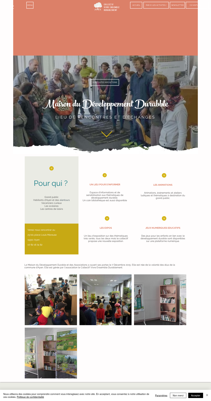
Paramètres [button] (161, 395)
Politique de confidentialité (30, 397)
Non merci (178, 395)
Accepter (195, 395)
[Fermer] (207, 395)
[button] (29, 5)
